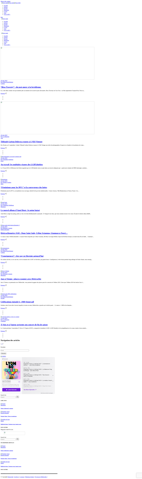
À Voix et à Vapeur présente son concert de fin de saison (24, 325)
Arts (2, 138)
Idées (2, 184)
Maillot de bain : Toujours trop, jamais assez (11, 424)
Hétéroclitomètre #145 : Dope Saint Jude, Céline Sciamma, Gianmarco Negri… (34, 233)
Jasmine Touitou (6, 182)
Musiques (3, 206)
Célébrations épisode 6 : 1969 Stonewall (17, 302)
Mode (2, 421)
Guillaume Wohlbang (7, 205)
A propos (22, 477)
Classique (3, 321)
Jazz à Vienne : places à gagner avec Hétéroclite (21, 279)
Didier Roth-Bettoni (7, 82)
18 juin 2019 (4, 158)
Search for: (3, 395)
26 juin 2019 (4, 80)
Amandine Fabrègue (7, 159)
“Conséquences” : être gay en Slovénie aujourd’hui (22, 256)
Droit (2, 161)
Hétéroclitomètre (5, 229)
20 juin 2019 (4, 135)
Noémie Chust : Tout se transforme (9, 416)
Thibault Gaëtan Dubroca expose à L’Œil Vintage (21, 142)
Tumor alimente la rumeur (7, 408)
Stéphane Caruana (6, 228)
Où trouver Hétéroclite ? (41, 477)
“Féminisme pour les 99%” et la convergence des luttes (24, 187)
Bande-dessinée (5, 413)
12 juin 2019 (4, 318)
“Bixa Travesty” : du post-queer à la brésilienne (21, 87)
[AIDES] (3, 356)
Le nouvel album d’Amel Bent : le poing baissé (20, 210)
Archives (16, 477)
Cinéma (3, 83)
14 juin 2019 (4, 295)
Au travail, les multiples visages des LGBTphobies (22, 164)
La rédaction (5, 136)
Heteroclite (10, 477)
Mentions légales (29, 477)
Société (2, 298)
